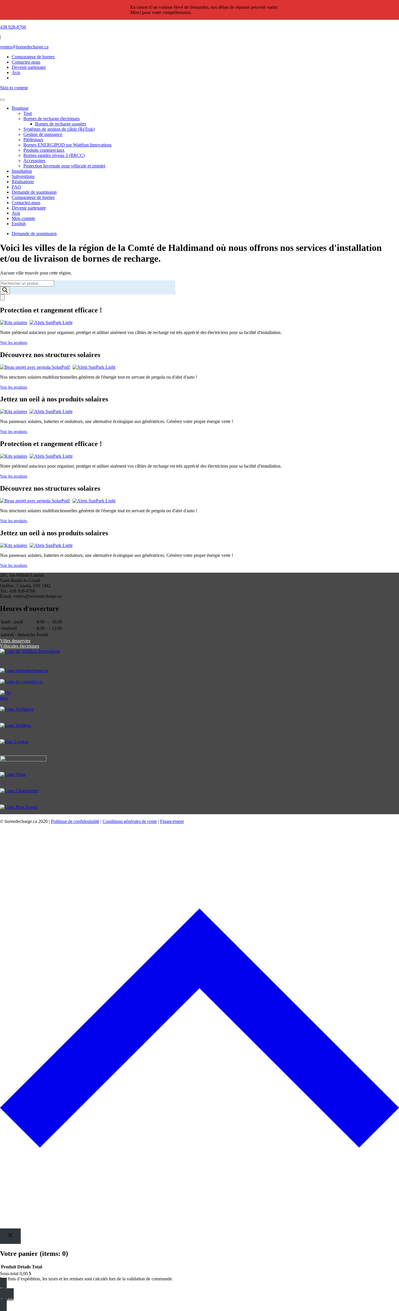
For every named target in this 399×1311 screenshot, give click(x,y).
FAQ (16, 186)
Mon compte (23, 218)
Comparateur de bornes (33, 56)
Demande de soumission (34, 192)
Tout (27, 113)
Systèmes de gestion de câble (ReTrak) (59, 129)
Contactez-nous (26, 202)
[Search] (5, 290)
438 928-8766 (13, 27)
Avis (16, 213)
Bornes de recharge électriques (51, 118)
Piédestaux (33, 139)
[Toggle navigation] (2, 100)
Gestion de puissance (42, 134)
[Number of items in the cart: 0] (2, 297)
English (19, 223)
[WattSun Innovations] (199, 658)
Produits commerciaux (44, 150)
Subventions (23, 176)
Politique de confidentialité (75, 821)
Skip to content (14, 87)
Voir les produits (13, 342)
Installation (22, 171)
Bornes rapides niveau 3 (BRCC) (54, 155)
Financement (172, 821)
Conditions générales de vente (130, 821)
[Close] (10, 1236)
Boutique (20, 108)
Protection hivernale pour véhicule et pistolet (64, 165)
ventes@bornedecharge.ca (24, 46)
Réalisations (23, 181)
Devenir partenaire (29, 207)
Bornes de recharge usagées (60, 123)
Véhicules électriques (19, 646)
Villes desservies (15, 640)
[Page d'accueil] (199, 93)
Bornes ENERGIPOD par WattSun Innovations (67, 144)
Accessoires (34, 160)
